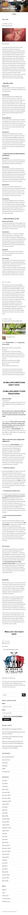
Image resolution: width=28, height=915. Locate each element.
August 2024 (5, 830)
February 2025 (6, 819)
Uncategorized (6, 771)
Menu (14, 14)
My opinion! (6, 643)
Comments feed (6, 898)
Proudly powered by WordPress (9, 911)
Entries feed (5, 895)
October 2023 (5, 854)
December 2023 (6, 848)
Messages (4, 765)
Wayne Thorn (9, 8)
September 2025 (6, 801)
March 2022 (5, 880)
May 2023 (4, 866)
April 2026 (5, 786)
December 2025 (6, 795)
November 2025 (6, 798)
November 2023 (6, 851)
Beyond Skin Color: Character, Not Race (12, 729)
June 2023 (4, 863)
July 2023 (4, 860)
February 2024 (6, 845)
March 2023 (5, 872)
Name (3, 703)
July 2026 (4, 780)
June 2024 (4, 836)
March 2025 (5, 816)
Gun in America (6, 760)
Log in (3, 892)
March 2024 (5, 842)
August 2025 (5, 804)
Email (3, 710)
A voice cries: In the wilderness (12, 321)
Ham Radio (5, 762)
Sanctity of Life (7, 26)
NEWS (3, 768)
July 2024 (4, 833)
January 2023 (5, 877)
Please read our (13, 716)
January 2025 (5, 822)
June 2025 (4, 807)
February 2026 (6, 792)
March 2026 (5, 789)
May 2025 (4, 810)
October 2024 (5, 824)
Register (4, 889)
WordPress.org (6, 901)
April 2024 (5, 839)
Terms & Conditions (17, 716)
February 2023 (6, 875)
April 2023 (5, 869)
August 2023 (5, 857)
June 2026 (4, 783)
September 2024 (6, 827)
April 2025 (5, 813)
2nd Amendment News (8, 757)
